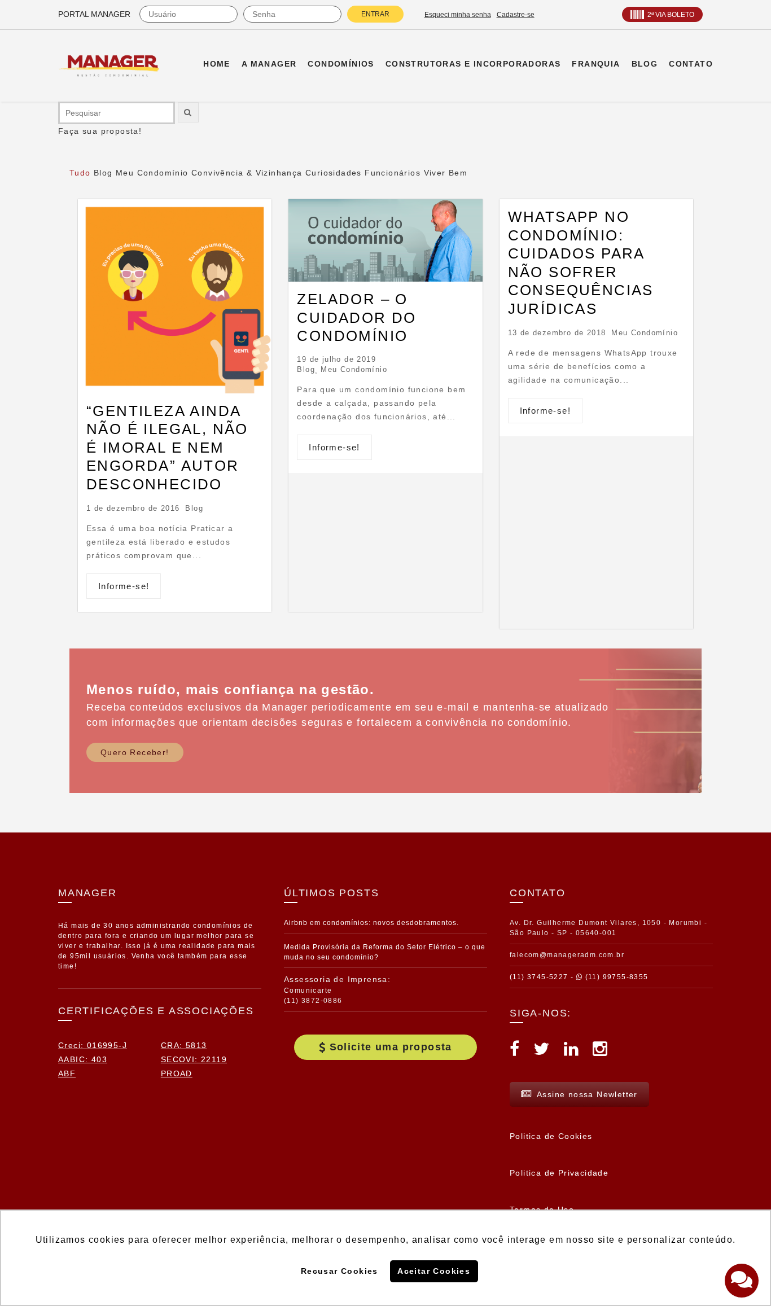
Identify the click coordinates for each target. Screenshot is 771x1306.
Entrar (375, 14)
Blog (103, 172)
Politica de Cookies (551, 1136)
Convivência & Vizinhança (247, 172)
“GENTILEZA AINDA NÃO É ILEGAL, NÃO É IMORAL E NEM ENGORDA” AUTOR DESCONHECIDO (167, 447)
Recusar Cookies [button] (339, 1271)
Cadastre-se (516, 15)
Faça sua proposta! (100, 130)
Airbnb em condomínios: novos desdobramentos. (371, 923)
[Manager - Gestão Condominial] (114, 66)
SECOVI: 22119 (194, 1059)
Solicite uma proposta (391, 1047)
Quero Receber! (134, 752)
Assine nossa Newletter (587, 1094)
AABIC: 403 (82, 1059)
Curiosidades (333, 172)
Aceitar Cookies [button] (433, 1271)
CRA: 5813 (184, 1045)
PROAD (176, 1073)
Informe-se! (123, 586)
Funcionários (392, 172)
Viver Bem (446, 172)
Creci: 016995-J (92, 1045)
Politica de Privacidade (559, 1172)
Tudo (80, 172)
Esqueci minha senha (457, 15)
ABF (67, 1073)
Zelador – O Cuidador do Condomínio (356, 317)
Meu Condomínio (152, 172)
